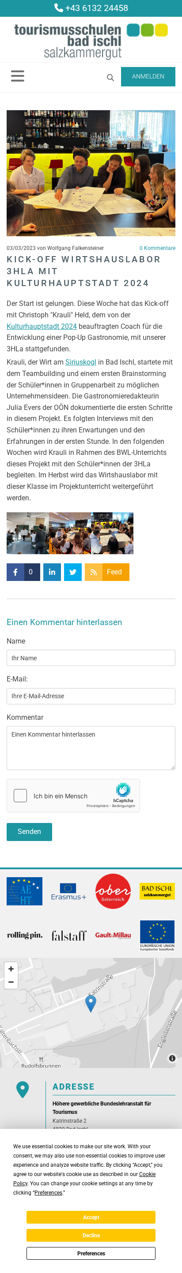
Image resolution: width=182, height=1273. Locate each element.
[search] (110, 77)
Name (16, 641)
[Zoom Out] (11, 982)
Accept (91, 1217)
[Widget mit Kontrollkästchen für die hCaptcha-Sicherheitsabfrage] (73, 795)
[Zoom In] (11, 968)
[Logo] (91, 41)
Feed (114, 572)
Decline (91, 1235)
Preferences (91, 1254)
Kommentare (157, 248)
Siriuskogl (80, 362)
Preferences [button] (48, 1193)
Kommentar (25, 717)
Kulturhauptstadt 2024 (42, 326)
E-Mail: (17, 679)
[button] (18, 75)
